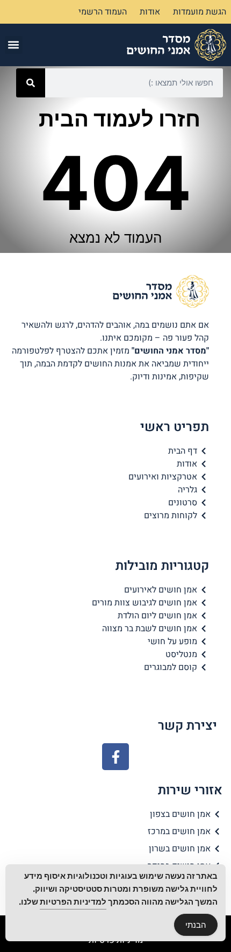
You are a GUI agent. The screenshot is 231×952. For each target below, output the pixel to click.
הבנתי (195, 925)
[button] (14, 45)
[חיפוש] (30, 82)
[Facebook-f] (115, 756)
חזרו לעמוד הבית (119, 118)
